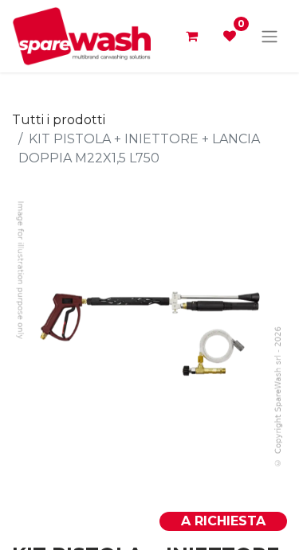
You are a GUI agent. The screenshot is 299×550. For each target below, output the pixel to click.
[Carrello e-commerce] (191, 36)
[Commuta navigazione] (269, 36)
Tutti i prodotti (58, 119)
